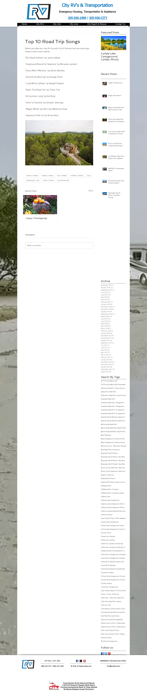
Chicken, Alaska (106, 584)
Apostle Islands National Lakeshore (113, 417)
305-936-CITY (98, 18)
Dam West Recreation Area (110, 616)
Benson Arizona (106, 446)
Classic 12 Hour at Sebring (110, 594)
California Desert (106, 515)
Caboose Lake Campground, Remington (113, 504)
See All (91, 191)
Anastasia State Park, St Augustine (112, 403)
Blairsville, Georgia (119, 446)
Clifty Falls (104, 598)
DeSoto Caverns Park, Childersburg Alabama (113, 627)
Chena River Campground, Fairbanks (113, 555)
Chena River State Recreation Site (112, 562)
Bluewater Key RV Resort (109, 453)
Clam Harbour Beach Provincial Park (113, 591)
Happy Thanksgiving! (36, 218)
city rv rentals (62, 176)
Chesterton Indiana (107, 573)
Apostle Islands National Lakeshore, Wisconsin (113, 421)
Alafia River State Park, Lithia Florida (113, 396)
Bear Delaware (106, 435)
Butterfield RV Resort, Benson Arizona (113, 482)
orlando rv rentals (77, 176)
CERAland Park (106, 486)
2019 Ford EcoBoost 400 (109, 381)
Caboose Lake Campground (110, 500)
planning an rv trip (33, 180)
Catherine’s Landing (107, 540)
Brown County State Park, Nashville (113, 468)
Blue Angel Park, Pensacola (110, 450)
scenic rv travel (48, 180)
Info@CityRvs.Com (113, 666)
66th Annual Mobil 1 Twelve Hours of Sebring (113, 388)
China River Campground (109, 587)
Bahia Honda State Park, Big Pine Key (113, 428)
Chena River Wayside (108, 565)
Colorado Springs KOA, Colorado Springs (113, 612)
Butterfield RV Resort (108, 479)
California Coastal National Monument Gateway (113, 511)
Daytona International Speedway (112, 620)
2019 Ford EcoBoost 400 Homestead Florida (113, 385)
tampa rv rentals (47, 176)
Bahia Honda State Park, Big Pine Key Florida (113, 432)
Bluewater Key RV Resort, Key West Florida (113, 464)
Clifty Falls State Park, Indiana (111, 602)
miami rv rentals (32, 176)
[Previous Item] (105, 43)
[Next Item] (123, 43)
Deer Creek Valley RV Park (110, 630)
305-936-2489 (77, 18)
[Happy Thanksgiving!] (40, 204)
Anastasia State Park (108, 399)
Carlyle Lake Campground (110, 522)
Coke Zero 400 (106, 605)
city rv (89, 176)
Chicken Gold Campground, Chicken (113, 576)
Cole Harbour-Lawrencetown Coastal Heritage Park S (113, 609)
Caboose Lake (105, 497)
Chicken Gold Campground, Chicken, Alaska (113, 580)
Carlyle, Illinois (106, 533)
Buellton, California (107, 475)
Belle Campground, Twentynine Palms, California (113, 443)
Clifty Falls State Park (117, 598)
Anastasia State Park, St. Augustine (112, 410)
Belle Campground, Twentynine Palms (113, 439)
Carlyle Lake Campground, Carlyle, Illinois (113, 529)
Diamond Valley (106, 638)
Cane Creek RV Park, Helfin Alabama (113, 518)
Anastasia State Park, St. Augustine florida (113, 414)
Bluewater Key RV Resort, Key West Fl (113, 461)
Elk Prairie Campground (109, 641)
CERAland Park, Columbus (110, 489)
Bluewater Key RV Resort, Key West (113, 457)
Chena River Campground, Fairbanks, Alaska (113, 558)
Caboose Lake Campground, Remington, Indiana (113, 508)
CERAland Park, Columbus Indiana (112, 493)
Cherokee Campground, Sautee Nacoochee (113, 569)
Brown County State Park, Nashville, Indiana (113, 471)
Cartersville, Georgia (108, 536)
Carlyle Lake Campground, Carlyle (112, 526)
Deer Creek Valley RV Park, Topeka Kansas (113, 634)
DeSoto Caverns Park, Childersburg (113, 623)
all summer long (63, 180)
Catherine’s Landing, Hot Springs (112, 544)
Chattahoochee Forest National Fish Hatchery (113, 551)
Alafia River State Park (108, 392)
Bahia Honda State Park (109, 424)
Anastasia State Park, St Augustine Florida (113, 406)
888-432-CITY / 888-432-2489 (52, 666)
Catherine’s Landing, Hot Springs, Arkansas (113, 547)
